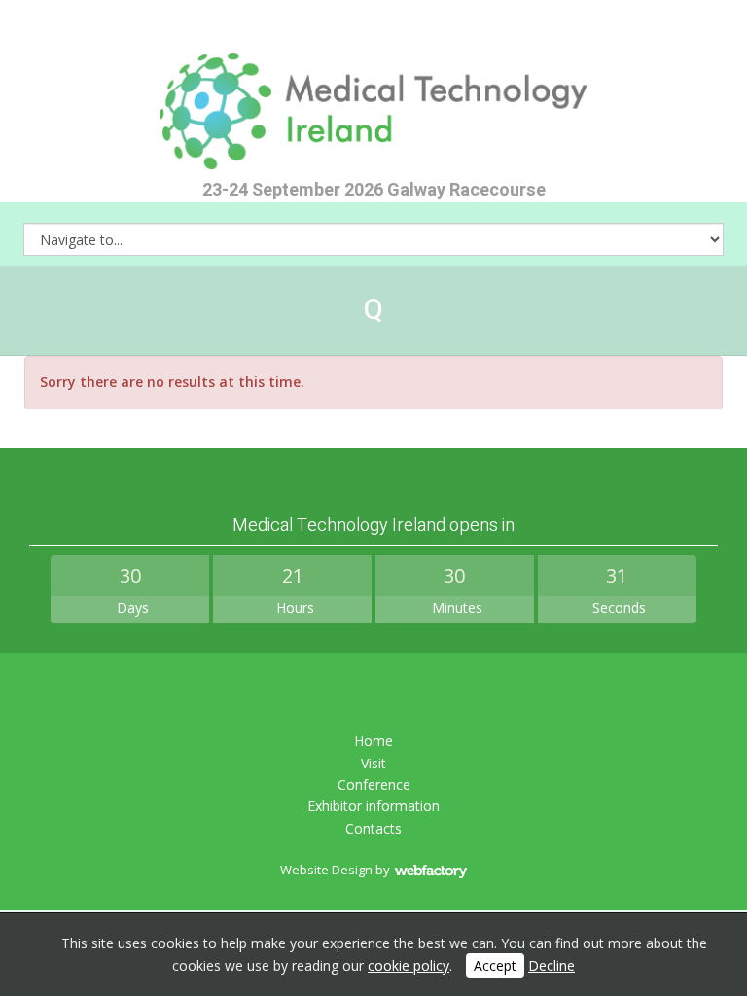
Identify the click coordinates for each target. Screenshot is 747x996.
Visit (373, 763)
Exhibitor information (373, 806)
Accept (495, 965)
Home (373, 740)
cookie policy (408, 965)
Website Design (326, 869)
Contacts (373, 828)
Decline (551, 965)
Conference (374, 784)
